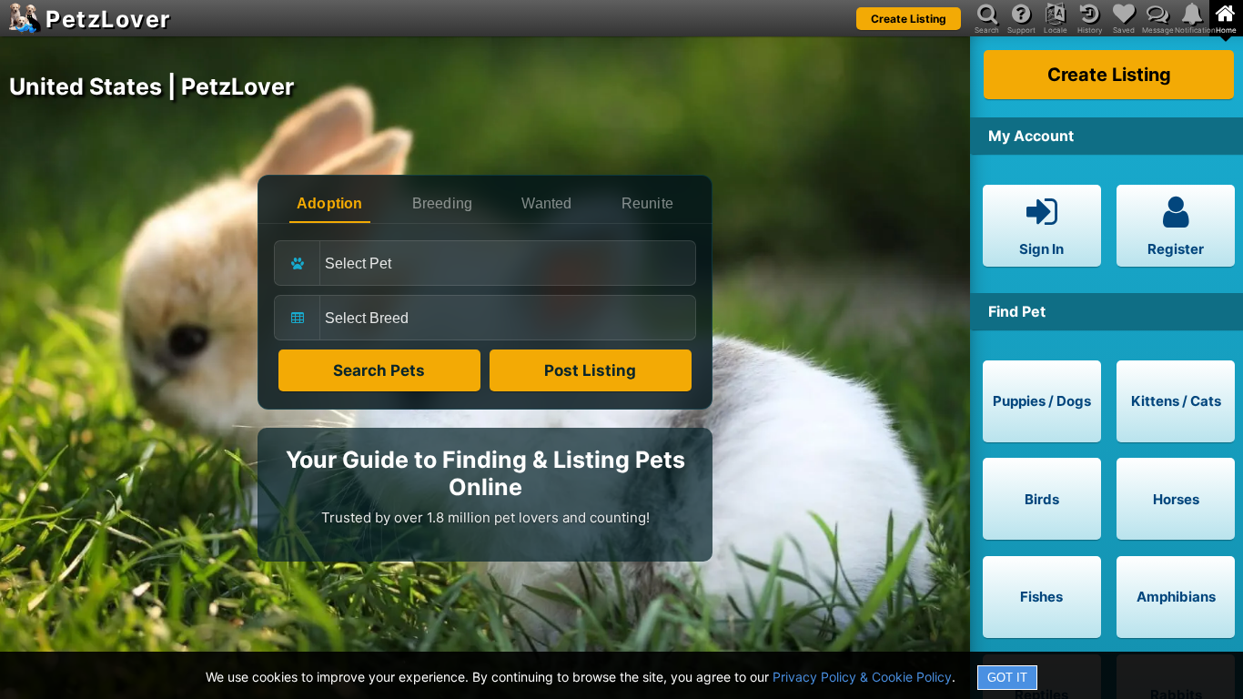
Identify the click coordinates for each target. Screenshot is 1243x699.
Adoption (330, 203)
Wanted (546, 203)
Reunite (647, 203)
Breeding (442, 203)
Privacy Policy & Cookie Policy (862, 676)
